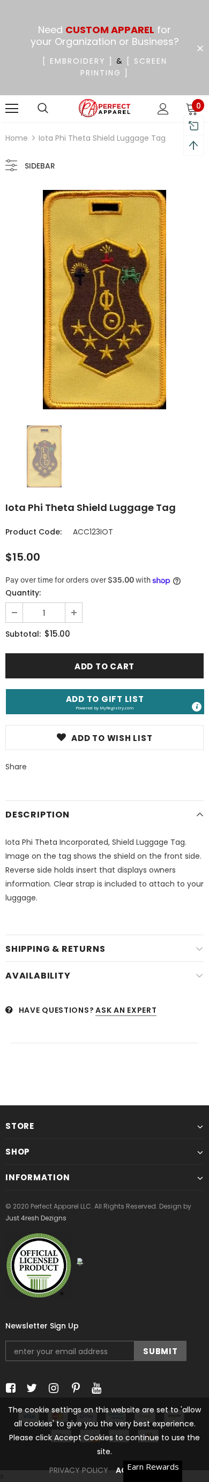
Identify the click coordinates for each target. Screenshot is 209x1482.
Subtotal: (23, 634)
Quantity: (23, 592)
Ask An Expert (125, 1010)
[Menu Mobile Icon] (11, 108)
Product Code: (33, 531)
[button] (105, 701)
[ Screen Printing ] (123, 67)
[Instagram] (51, 1388)
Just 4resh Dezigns (35, 1218)
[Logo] (105, 108)
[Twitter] (30, 1388)
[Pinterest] (73, 1388)
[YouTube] (94, 1388)
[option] (104, 299)
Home (16, 138)
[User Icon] (163, 108)
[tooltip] (196, 707)
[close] (200, 48)
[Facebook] (9, 1388)
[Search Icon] (43, 108)
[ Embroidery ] (77, 61)
